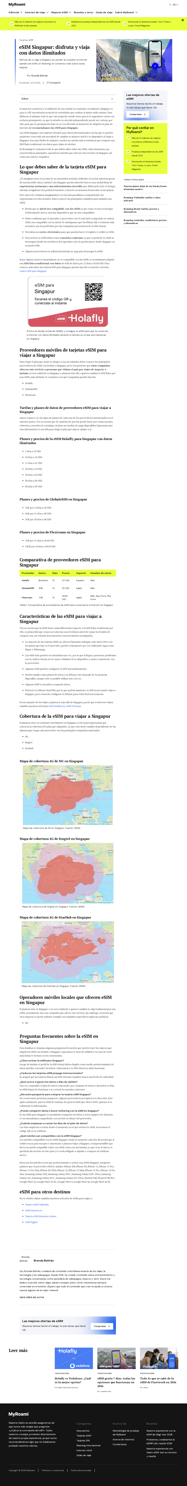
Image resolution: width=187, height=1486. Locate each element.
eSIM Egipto (31, 1222)
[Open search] (170, 4)
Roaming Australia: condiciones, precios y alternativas (145, 222)
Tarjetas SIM (83, 1440)
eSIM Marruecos (33, 1210)
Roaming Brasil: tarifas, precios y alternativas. (141, 210)
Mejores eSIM (59, 12)
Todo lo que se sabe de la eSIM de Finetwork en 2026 (158, 1380)
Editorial (14, 12)
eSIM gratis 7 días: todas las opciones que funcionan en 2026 (116, 1382)
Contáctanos (120, 1444)
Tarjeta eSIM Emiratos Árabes (40, 1216)
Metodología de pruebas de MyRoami (126, 1432)
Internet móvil (84, 1450)
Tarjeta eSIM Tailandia (37, 1204)
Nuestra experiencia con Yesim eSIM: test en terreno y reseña (161, 1452)
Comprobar (100, 1326)
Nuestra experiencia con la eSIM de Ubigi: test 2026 (160, 1432)
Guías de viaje (104, 12)
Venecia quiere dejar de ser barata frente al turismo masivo (145, 188)
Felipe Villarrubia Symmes (68, 1388)
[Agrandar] (105, 277)
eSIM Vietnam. (73, 706)
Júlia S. (145, 1388)
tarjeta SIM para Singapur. (33, 271)
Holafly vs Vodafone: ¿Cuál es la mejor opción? (73, 1380)
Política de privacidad (81, 1470)
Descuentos (83, 1430)
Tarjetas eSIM (62, 1373)
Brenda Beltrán (39, 75)
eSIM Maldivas (56, 706)
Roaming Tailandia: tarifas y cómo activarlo (142, 199)
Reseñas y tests (83, 12)
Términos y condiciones (53, 1470)
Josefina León (105, 1391)
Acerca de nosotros (123, 1439)
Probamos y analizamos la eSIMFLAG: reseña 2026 (160, 1441)
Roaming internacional (88, 1445)
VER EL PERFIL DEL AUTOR (32, 1297)
